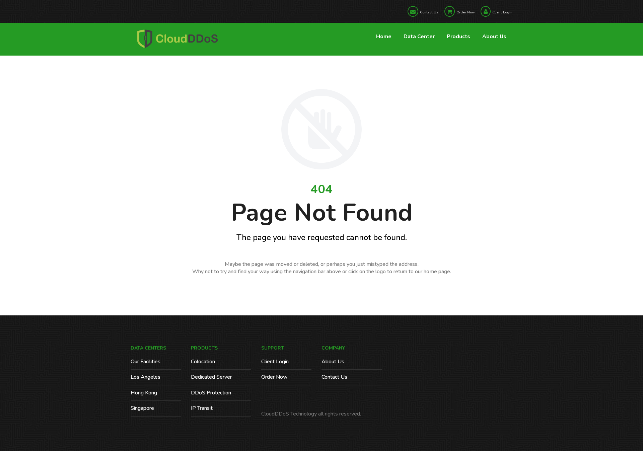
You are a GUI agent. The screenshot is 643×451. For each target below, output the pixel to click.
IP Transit (202, 408)
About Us (494, 36)
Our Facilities (145, 361)
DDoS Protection (211, 392)
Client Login (502, 12)
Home (383, 36)
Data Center (419, 36)
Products (458, 36)
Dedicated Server (211, 377)
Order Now (465, 12)
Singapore (142, 408)
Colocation (203, 361)
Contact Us (429, 12)
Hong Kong (144, 392)
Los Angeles (145, 377)
